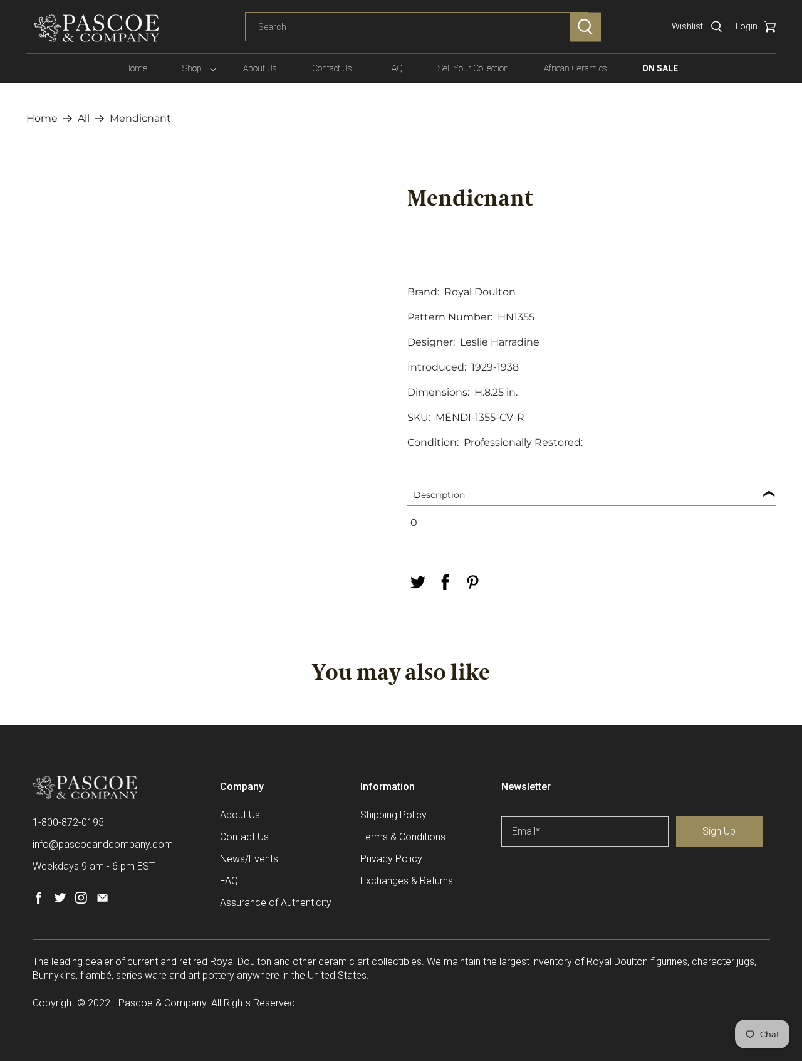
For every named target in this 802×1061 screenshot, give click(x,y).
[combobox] (416, 27)
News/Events (249, 859)
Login (747, 26)
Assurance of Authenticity (275, 903)
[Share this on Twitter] (417, 582)
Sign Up (719, 831)
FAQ (395, 68)
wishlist (687, 26)
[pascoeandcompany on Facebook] (38, 901)
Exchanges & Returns (406, 881)
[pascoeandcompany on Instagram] (81, 901)
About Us (260, 68)
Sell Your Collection (473, 68)
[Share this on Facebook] (445, 582)
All (84, 118)
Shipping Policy (393, 815)
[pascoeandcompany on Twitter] (60, 901)
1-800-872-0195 (68, 822)
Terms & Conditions (402, 837)
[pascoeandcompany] (96, 28)
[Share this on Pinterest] (472, 582)
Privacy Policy (391, 859)
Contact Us (332, 68)
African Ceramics (575, 68)
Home (135, 68)
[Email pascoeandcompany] (102, 901)
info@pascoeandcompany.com (103, 844)
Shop (192, 68)
